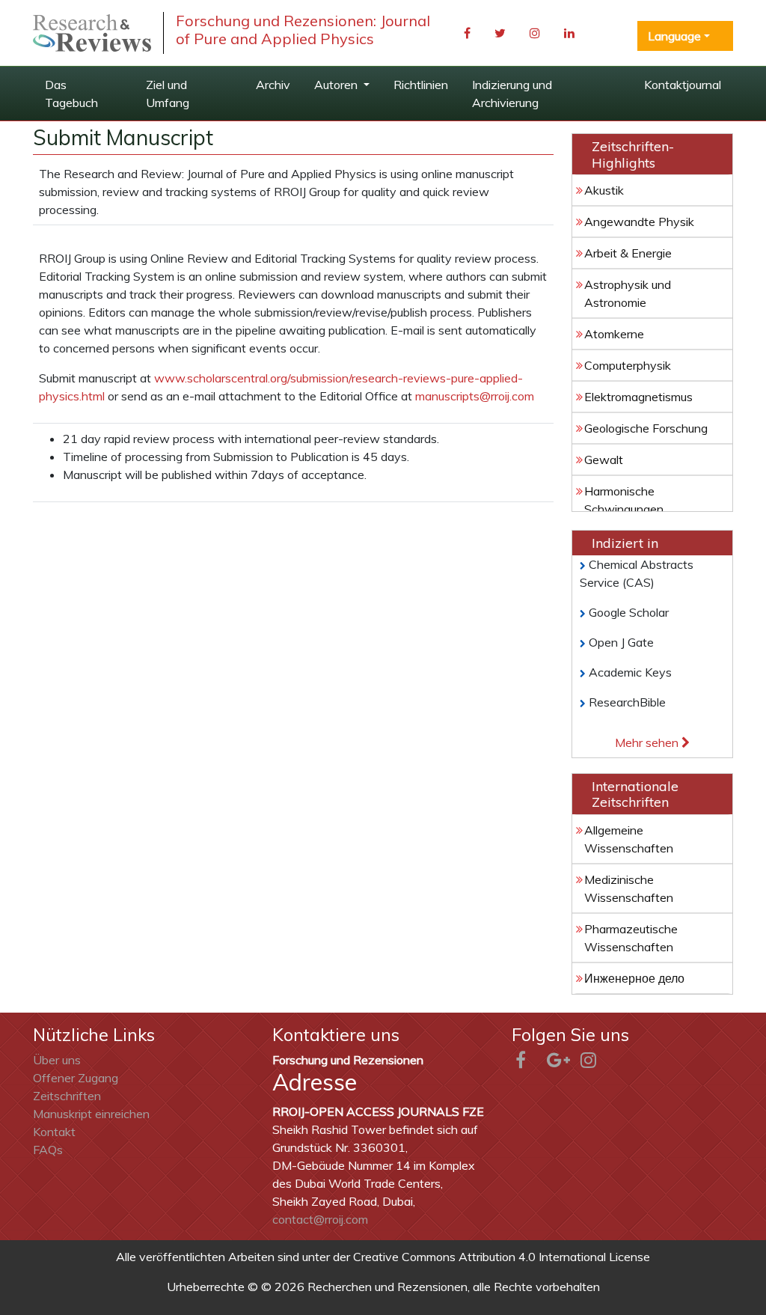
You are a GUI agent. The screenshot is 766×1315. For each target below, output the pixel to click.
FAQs (48, 1149)
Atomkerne (614, 333)
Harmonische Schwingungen (624, 499)
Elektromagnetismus (638, 396)
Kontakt (54, 1131)
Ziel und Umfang (167, 93)
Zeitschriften (67, 1095)
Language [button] (674, 35)
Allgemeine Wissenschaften (628, 839)
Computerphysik (627, 365)
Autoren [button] (337, 84)
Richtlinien (420, 84)
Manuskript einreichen (91, 1113)
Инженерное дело (634, 978)
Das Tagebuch (71, 93)
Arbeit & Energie (628, 252)
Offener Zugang (75, 1077)
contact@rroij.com (320, 1219)
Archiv (273, 84)
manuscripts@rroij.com (474, 395)
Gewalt (603, 459)
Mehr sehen (648, 742)
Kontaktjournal (682, 84)
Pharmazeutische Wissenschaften (631, 937)
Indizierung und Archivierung (512, 93)
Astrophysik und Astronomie (627, 293)
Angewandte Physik (639, 221)
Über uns (57, 1059)
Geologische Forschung (646, 428)
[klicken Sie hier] (92, 33)
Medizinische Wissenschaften (628, 888)
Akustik (604, 190)
